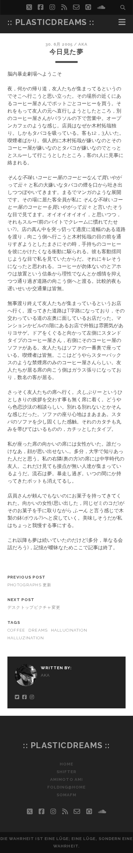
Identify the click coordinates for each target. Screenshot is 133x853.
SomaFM (66, 795)
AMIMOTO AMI (66, 779)
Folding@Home (66, 787)
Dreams (38, 630)
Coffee (16, 630)
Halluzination (25, 638)
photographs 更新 (29, 585)
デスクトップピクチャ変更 (33, 607)
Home (66, 764)
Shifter (66, 771)
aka (83, 44)
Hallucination (69, 630)
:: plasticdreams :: (51, 22)
